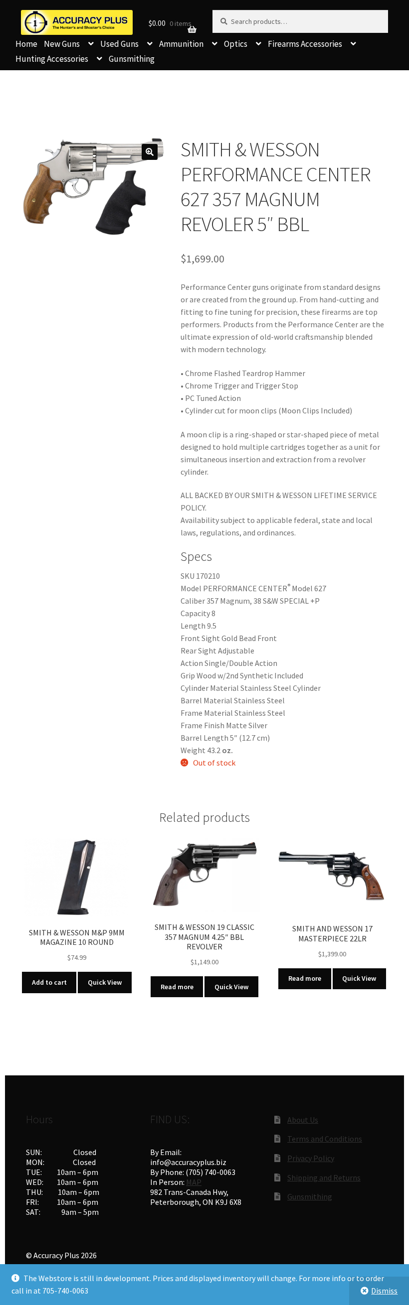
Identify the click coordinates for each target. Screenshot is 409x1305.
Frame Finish (202, 725)
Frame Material (207, 713)
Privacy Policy (310, 1158)
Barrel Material (206, 700)
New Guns (62, 43)
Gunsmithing (132, 58)
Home (26, 43)
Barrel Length (204, 738)
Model (191, 588)
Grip (188, 675)
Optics (235, 43)
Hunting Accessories (51, 58)
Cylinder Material (210, 688)
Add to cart (49, 982)
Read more (177, 986)
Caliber (193, 601)
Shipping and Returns (324, 1177)
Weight (193, 750)
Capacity (195, 613)
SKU (188, 576)
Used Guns (119, 43)
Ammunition (181, 43)
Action (192, 663)
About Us (302, 1120)
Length (193, 626)
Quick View (105, 982)
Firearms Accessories (305, 43)
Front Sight (200, 638)
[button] (150, 152)
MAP (194, 1182)
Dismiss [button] (384, 1291)
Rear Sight (198, 650)
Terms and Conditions (324, 1139)
